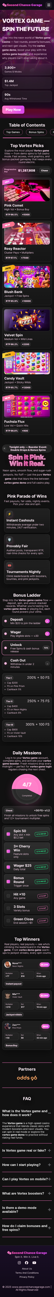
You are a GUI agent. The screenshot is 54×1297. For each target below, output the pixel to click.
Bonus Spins (36, 132)
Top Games (13, 132)
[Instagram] (19, 1263)
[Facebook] (26, 1263)
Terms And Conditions (27, 1272)
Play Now (13, 110)
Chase (44, 170)
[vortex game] (27, 1078)
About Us (27, 1268)
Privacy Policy (27, 1277)
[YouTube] (34, 1263)
